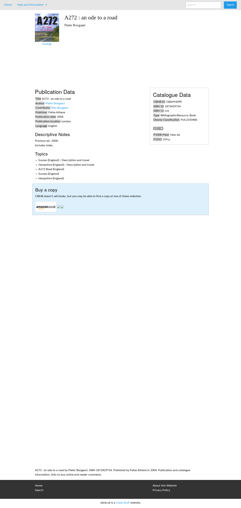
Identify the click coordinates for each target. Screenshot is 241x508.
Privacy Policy (161, 490)
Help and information (30, 4)
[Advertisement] (135, 56)
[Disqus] (120, 323)
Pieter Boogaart (55, 103)
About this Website (165, 485)
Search (39, 490)
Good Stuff (123, 502)
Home (8, 4)
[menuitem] (7, 4)
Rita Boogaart (60, 107)
